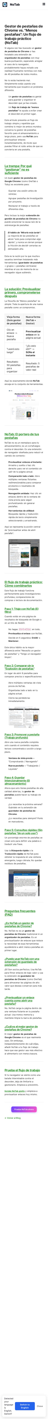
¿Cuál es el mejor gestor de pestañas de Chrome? (21, 1028)
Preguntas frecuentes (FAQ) (20, 912)
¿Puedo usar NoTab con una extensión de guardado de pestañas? (22, 962)
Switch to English (25, 1406)
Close (40, 1406)
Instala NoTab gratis (15, 1091)
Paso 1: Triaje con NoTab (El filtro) (21, 610)
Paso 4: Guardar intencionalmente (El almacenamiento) (17, 780)
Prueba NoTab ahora (24, 1109)
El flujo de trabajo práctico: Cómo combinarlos (24, 583)
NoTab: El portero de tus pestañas (22, 436)
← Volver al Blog (13, 1118)
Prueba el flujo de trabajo (22, 1070)
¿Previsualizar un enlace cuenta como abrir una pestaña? (19, 1000)
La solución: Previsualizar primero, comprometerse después (23, 292)
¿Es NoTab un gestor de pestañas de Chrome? (19, 925)
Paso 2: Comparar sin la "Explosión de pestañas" (19, 667)
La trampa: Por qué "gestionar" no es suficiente (18, 169)
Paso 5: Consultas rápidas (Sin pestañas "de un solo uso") (23, 831)
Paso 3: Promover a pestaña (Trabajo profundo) (22, 736)
